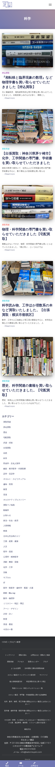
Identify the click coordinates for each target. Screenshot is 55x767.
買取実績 (5, 149)
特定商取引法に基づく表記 (36, 681)
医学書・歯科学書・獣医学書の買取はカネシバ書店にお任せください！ (27, 712)
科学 (5, 458)
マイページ (44, 675)
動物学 (6, 510)
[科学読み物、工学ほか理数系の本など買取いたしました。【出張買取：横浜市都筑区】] (27, 278)
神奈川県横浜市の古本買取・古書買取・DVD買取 (27, 737)
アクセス (20, 662)
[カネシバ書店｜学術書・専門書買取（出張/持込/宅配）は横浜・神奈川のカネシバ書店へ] (8, 4)
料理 (5, 619)
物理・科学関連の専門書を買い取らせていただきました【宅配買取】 (27, 234)
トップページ (10, 655)
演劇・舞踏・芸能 (10, 562)
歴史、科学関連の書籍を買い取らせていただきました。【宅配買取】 (27, 390)
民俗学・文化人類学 (11, 463)
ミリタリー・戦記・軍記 (13, 603)
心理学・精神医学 (10, 557)
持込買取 (5, 73)
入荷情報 (7, 526)
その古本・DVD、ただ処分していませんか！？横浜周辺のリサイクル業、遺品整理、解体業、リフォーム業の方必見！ (27, 721)
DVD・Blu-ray (9, 593)
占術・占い (8, 614)
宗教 (5, 572)
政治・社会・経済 (10, 520)
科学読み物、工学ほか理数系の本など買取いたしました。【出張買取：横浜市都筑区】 (27, 310)
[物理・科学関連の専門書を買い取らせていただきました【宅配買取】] (27, 202)
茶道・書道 (8, 624)
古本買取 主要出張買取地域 (34, 668)
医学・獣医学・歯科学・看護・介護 (18, 588)
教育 (5, 489)
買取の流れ (23, 655)
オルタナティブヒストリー (14, 500)
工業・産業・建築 (10, 541)
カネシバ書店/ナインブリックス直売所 (22, 675)
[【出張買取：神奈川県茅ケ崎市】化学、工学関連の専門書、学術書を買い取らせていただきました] (27, 126)
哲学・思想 (8, 551)
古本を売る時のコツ (11, 536)
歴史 (5, 432)
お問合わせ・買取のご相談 (40, 655)
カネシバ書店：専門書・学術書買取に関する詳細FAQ (27, 695)
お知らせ (7, 515)
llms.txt (27, 759)
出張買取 (7, 448)
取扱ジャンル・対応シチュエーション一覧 (27, 688)
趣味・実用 (8, 484)
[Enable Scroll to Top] (49, 761)
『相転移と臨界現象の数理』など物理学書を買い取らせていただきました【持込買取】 (27, 82)
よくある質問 (16, 668)
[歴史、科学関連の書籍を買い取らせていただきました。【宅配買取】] (27, 356)
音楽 (5, 495)
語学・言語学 (9, 474)
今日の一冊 (8, 629)
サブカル (7, 577)
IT (4, 583)
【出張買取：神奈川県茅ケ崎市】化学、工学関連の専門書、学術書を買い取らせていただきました (27, 158)
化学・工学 (8, 567)
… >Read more (9, 98)
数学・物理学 (9, 598)
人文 (5, 546)
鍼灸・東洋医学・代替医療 (14, 469)
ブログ (45, 662)
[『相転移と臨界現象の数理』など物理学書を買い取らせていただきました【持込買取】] (27, 50)
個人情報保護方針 (15, 681)
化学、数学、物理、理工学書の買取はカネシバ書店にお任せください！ (27, 703)
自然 (5, 453)
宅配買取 (7, 437)
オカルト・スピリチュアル (14, 479)
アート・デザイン (10, 609)
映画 (5, 531)
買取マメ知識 (9, 505)
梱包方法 (27, 729)
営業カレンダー (33, 662)
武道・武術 (8, 443)
